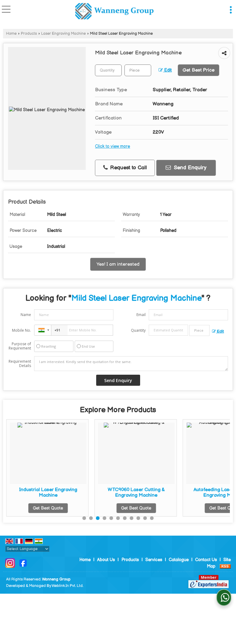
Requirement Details (20, 363)
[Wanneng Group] (114, 12)
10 (145, 518)
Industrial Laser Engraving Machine (48, 492)
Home (11, 33)
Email (141, 314)
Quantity (138, 330)
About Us (106, 559)
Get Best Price (198, 70)
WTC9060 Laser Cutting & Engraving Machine (136, 492)
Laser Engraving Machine (63, 33)
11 (152, 518)
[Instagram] (10, 562)
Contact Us (206, 559)
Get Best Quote (48, 508)
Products (29, 33)
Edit (167, 70)
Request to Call (127, 168)
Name (26, 314)
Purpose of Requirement (20, 346)
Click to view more (112, 146)
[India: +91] (42, 330)
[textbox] (137, 70)
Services (153, 559)
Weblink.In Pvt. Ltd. (67, 586)
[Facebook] (23, 562)
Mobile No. (21, 330)
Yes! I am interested (118, 264)
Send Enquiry (189, 168)
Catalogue (179, 559)
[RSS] (225, 566)
